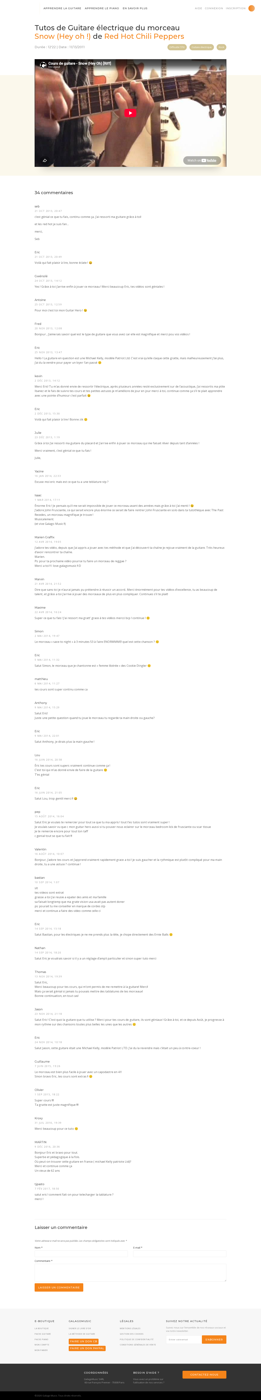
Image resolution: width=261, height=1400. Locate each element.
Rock (221, 47)
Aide (198, 8)
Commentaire (44, 1261)
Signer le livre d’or (80, 1328)
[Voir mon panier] (251, 8)
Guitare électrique (202, 47)
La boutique (42, 1328)
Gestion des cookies (132, 1334)
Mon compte (42, 1344)
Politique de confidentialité (136, 1339)
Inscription (236, 8)
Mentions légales (130, 1328)
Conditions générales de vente (138, 1344)
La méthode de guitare (82, 1334)
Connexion (214, 8)
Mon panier (41, 1350)
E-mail (137, 1247)
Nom (39, 1247)
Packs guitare (43, 1334)
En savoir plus (135, 8)
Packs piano (41, 1339)
